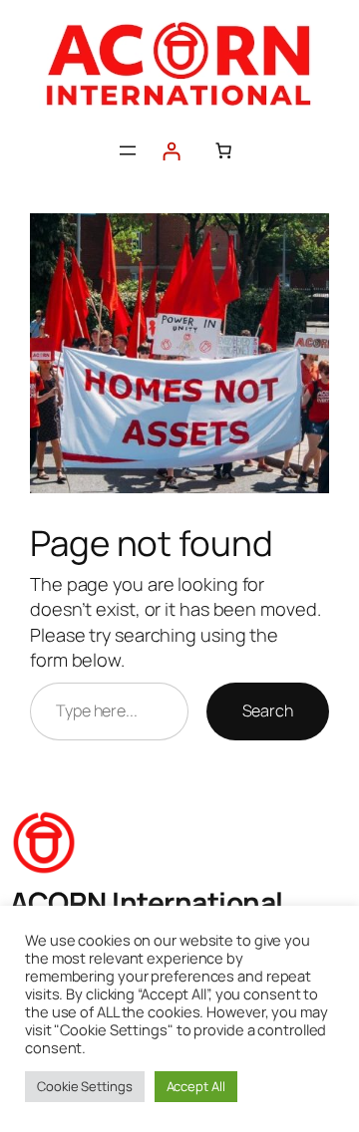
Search (267, 710)
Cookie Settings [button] (85, 1086)
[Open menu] (128, 150)
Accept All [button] (196, 1086)
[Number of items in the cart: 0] (223, 150)
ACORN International (146, 902)
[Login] (171, 151)
